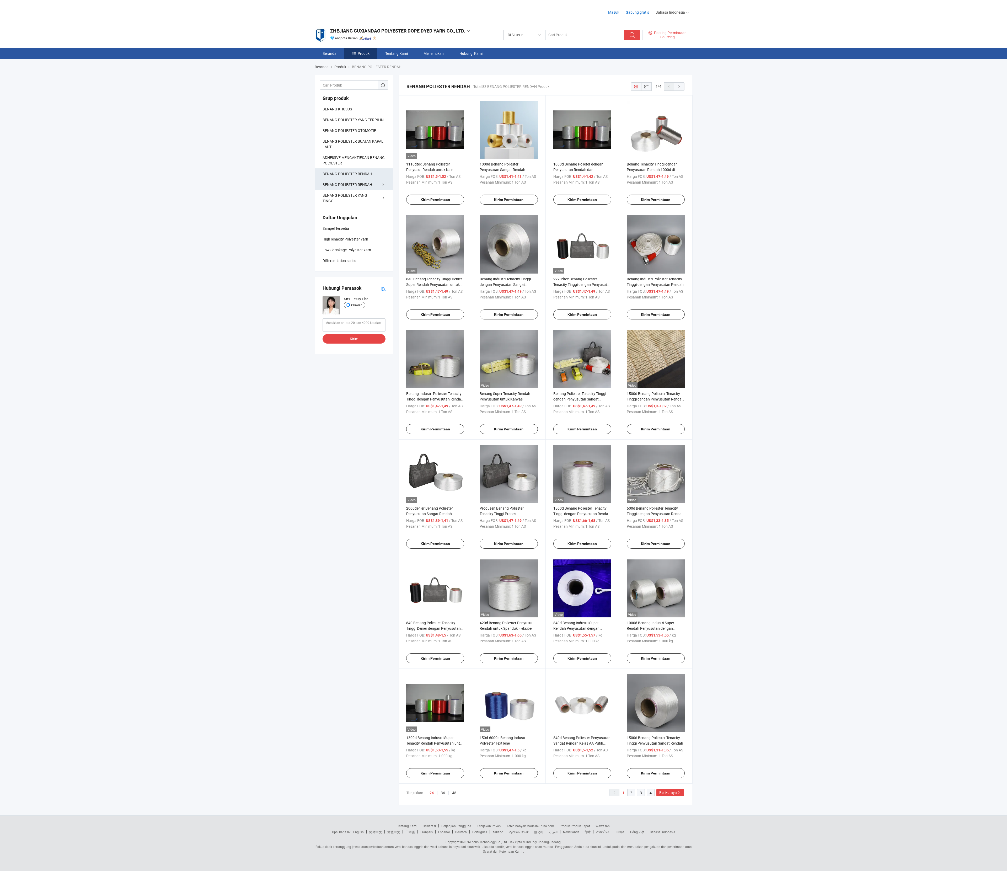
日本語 (410, 832)
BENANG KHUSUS (337, 108)
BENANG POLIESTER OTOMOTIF (349, 130)
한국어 (538, 832)
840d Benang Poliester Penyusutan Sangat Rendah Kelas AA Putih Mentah (581, 743)
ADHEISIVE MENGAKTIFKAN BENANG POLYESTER (354, 160)
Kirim (354, 338)
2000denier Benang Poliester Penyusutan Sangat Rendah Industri (429, 514)
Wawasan (603, 826)
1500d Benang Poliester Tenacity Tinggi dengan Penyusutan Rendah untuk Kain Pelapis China (655, 399)
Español (444, 832)
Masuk (613, 12)
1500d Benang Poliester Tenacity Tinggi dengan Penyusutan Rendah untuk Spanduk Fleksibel (581, 514)
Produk (363, 53)
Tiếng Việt (637, 832)
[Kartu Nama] (383, 288)
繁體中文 (393, 832)
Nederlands (571, 832)
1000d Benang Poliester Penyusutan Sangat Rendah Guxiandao (502, 170)
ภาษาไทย (602, 832)
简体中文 (375, 832)
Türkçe (619, 832)
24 (432, 793)
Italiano (497, 832)
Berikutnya (668, 792)
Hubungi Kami (471, 53)
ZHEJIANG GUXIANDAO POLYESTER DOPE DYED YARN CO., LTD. (397, 31)
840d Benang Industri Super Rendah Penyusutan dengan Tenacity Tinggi (576, 628)
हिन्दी (588, 832)
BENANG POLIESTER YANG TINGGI (345, 198)
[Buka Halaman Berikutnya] (679, 86)
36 (443, 792)
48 (454, 792)
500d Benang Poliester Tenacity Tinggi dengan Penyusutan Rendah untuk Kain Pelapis (655, 514)
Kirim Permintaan (435, 199)
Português (479, 832)
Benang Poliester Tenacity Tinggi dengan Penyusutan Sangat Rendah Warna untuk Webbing (579, 399)
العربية (553, 832)
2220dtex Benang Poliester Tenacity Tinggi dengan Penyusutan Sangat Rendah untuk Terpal (582, 284)
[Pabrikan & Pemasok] (348, 10)
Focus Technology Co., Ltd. (489, 842)
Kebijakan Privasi (489, 826)
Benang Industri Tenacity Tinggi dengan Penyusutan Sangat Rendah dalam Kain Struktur (505, 284)
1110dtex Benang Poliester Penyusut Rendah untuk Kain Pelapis (429, 170)
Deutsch (461, 832)
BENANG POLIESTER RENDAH (347, 173)
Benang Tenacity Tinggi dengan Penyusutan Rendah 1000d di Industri (652, 170)
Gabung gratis (637, 12)
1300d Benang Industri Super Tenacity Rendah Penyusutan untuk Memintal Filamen (435, 743)
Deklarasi (429, 826)
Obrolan (356, 305)
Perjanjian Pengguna (456, 826)
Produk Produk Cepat (575, 826)
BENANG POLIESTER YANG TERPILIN (353, 119)
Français (426, 832)
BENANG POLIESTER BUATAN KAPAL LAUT (353, 144)
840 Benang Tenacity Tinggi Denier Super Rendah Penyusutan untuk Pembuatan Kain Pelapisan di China (435, 284)
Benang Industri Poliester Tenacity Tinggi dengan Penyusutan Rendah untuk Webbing (434, 399)
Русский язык (518, 832)
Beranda (329, 53)
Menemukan (434, 53)
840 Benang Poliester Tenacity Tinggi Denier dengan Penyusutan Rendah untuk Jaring (433, 628)
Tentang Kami (396, 53)
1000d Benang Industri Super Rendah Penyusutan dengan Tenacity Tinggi (650, 628)
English (358, 832)
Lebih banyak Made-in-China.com (530, 826)
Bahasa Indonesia (662, 832)
